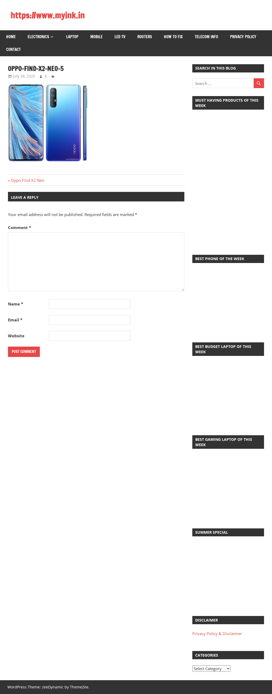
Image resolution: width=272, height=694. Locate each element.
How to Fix (173, 37)
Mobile (96, 37)
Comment (19, 227)
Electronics (38, 37)
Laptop (72, 37)
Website (16, 335)
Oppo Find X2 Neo (27, 180)
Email (15, 319)
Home (11, 37)
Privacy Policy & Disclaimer (217, 633)
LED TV (119, 37)
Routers (144, 37)
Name (15, 304)
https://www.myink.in (48, 15)
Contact (13, 49)
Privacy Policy (243, 37)
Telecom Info (206, 37)
